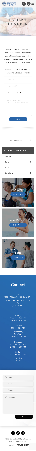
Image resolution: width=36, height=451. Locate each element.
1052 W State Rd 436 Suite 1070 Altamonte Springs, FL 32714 (18, 298)
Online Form (17, 225)
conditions (9, 173)
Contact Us (17, 257)
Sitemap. (23, 441)
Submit (23, 417)
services (8, 157)
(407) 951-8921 (18, 306)
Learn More (17, 194)
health (7, 167)
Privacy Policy (14, 441)
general (8, 162)
